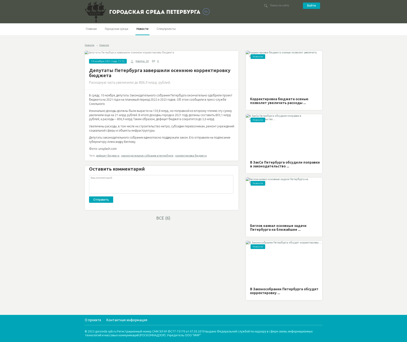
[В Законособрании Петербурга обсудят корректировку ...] (284, 262)
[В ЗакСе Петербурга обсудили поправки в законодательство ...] (284, 135)
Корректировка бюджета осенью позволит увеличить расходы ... (279, 101)
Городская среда (116, 29)
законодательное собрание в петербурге (147, 155)
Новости (142, 29)
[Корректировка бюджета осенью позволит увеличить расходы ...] (284, 72)
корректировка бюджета (191, 155)
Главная (91, 29)
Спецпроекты (166, 29)
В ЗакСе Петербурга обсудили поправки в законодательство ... (285, 164)
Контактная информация (126, 320)
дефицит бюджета (107, 155)
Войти (311, 5)
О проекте (93, 320)
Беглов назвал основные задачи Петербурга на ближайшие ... (278, 227)
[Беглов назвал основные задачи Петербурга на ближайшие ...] (284, 199)
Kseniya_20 (142, 61)
